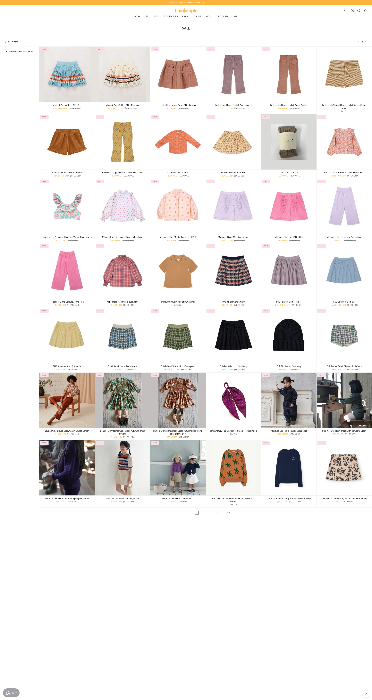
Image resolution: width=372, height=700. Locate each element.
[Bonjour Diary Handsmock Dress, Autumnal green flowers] (122, 400)
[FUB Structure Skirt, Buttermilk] (67, 335)
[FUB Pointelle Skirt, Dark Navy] (233, 335)
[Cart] (365, 10)
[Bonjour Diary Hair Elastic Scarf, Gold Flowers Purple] (233, 400)
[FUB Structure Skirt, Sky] (344, 271)
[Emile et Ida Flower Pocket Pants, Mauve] (233, 74)
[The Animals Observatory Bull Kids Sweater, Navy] (288, 467)
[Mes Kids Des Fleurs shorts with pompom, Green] (344, 400)
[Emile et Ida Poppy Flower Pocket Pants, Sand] (122, 142)
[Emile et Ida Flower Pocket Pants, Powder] (288, 74)
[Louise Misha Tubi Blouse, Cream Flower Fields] (344, 142)
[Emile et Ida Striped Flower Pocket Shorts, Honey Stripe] (344, 74)
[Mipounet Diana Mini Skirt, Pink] (288, 206)
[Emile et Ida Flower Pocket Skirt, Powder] (178, 74)
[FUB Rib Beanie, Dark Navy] (288, 335)
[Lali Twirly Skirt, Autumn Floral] (233, 142)
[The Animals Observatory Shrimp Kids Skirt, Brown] (344, 467)
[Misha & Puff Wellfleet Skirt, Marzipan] (122, 74)
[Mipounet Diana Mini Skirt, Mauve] (233, 206)
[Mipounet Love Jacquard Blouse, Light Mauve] (122, 206)
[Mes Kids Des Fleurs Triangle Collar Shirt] (288, 400)
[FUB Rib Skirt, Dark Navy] (233, 271)
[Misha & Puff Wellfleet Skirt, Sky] (67, 74)
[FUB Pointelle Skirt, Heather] (288, 271)
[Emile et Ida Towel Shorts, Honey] (67, 142)
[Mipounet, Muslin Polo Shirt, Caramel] (178, 271)
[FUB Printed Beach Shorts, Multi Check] (344, 335)
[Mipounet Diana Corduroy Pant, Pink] (67, 271)
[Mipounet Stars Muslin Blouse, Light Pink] (178, 206)
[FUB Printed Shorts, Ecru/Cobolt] (122, 335)
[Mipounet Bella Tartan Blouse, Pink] (122, 271)
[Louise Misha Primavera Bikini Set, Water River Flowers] (67, 206)
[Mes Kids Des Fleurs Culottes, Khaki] (178, 467)
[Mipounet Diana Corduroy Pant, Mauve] (344, 206)
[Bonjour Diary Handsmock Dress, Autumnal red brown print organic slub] (178, 400)
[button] (359, 10)
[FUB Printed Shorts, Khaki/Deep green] (178, 335)
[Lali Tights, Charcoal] (288, 142)
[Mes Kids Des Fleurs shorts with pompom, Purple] (67, 467)
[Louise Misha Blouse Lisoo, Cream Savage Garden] (67, 400)
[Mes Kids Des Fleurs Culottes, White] (122, 467)
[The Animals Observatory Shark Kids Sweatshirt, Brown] (233, 467)
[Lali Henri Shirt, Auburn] (178, 142)
